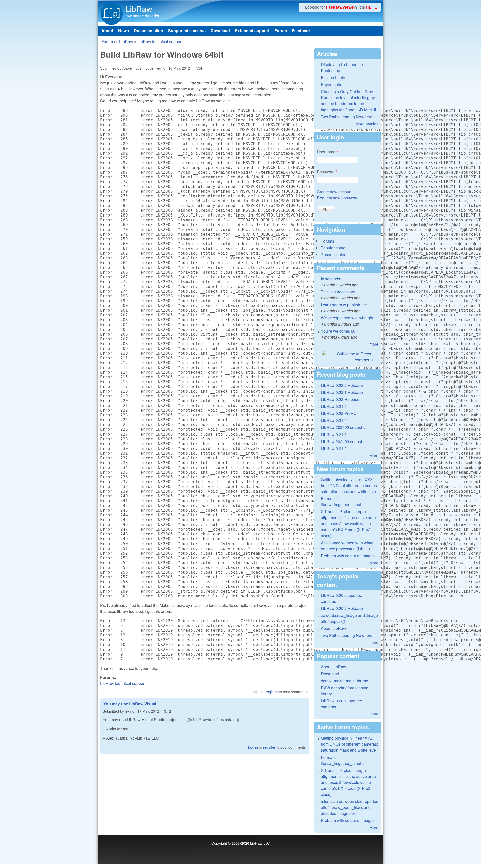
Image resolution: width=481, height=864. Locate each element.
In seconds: (331, 279)
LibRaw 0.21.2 (334, 448)
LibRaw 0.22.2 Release (342, 385)
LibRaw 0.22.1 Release (342, 392)
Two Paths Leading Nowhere (346, 117)
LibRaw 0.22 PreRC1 (340, 413)
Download (220, 30)
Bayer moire (331, 84)
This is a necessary (338, 292)
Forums (108, 41)
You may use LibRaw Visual (129, 704)
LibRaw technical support (159, 41)
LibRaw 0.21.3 (334, 434)
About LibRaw (333, 628)
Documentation (148, 30)
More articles (366, 124)
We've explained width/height (347, 318)
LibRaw (138, 8)
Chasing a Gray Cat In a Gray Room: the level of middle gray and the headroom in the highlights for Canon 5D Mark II (348, 101)
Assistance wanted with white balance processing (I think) (347, 546)
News (123, 30)
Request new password (338, 198)
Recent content (334, 254)
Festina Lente (333, 77)
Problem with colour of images (348, 556)
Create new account (334, 192)
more (373, 344)
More (373, 455)
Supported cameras (187, 30)
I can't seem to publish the (344, 305)
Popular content (335, 248)
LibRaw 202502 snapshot (344, 427)
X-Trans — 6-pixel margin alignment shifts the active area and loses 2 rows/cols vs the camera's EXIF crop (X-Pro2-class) (348, 523)
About (107, 30)
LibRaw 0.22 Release (340, 399)
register (272, 691)
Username (327, 152)
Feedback (301, 30)
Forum (280, 30)
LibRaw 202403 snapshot (344, 441)
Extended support (252, 30)
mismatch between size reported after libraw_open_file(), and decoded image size (349, 807)
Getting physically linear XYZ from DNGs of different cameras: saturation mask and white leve (349, 485)
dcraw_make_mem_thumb (344, 681)
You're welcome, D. (338, 331)
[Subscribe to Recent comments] (347, 357)
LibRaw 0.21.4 (334, 420)
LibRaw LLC (260, 843)
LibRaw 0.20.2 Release (342, 608)
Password (327, 172)
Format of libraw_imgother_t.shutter (343, 501)
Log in (255, 691)
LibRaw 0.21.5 (334, 406)
